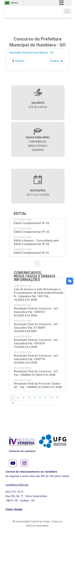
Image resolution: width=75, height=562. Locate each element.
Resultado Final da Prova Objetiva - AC (31, 52)
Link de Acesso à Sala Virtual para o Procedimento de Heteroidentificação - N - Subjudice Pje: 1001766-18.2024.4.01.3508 (39, 294)
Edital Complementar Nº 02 (31, 223)
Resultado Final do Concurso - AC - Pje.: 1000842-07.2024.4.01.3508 (36, 373)
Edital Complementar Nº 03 (31, 231)
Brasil (14, 2)
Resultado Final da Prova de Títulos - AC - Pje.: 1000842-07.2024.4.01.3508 (38, 385)
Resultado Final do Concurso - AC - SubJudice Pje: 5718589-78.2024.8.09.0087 (36, 328)
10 (13, 403)
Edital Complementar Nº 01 (31, 252)
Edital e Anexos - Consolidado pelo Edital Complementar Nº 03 (36, 242)
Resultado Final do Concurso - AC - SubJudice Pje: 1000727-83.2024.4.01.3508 (36, 312)
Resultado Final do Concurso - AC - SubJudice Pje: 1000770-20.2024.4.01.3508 (36, 359)
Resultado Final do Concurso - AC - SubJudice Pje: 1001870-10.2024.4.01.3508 (36, 343)
